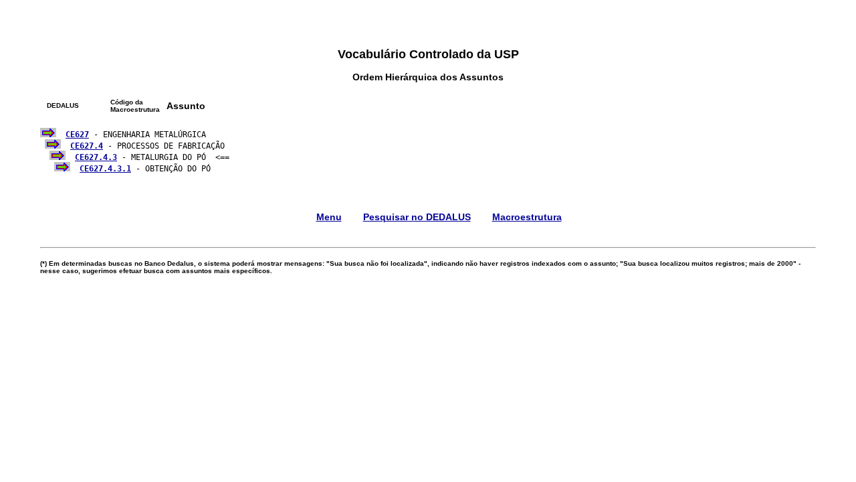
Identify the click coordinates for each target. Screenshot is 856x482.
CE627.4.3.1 (105, 168)
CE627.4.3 (96, 157)
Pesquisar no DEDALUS (417, 217)
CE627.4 (86, 146)
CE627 (77, 134)
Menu (329, 217)
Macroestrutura (527, 217)
